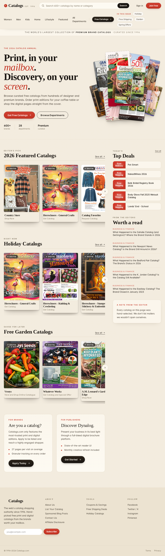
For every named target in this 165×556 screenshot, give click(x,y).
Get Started (71, 459)
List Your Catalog (54, 509)
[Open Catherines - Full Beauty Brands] (146, 98)
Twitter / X (133, 509)
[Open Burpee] (126, 88)
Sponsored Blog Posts (56, 513)
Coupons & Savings (96, 505)
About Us (50, 505)
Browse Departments (52, 115)
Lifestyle (49, 19)
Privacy (157, 550)
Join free (153, 5)
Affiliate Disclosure (54, 522)
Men (18, 19)
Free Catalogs (102, 19)
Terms (148, 550)
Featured (63, 19)
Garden (139, 19)
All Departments (79, 19)
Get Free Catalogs (18, 115)
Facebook (133, 505)
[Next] (105, 191)
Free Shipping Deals (96, 509)
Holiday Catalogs (95, 513)
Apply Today (19, 463)
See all (98, 156)
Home (37, 19)
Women (8, 19)
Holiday (138, 14)
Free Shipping (125, 19)
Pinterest (132, 518)
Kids (27, 19)
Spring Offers (125, 25)
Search (123, 5)
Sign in (139, 5)
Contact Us (51, 518)
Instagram (133, 513)
